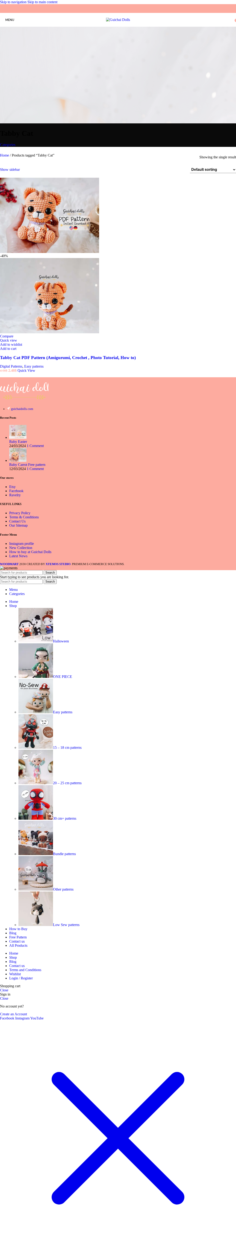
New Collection (20, 548)
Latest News (18, 556)
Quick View (26, 370)
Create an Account (13, 1014)
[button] (8, 349)
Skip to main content (42, 2)
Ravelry (15, 495)
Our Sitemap (18, 525)
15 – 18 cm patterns (67, 747)
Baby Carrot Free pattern (27, 465)
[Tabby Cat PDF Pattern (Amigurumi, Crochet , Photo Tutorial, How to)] (49, 252)
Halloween (61, 641)
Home (5, 155)
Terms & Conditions (24, 517)
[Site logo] (118, 20)
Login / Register (21, 978)
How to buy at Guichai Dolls (30, 552)
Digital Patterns (11, 366)
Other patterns (63, 889)
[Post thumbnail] (18, 437)
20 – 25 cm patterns (67, 783)
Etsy (12, 487)
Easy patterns (34, 366)
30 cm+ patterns (64, 818)
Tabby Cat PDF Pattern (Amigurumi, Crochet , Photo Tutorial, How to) (68, 357)
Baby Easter (18, 442)
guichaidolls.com (22, 409)
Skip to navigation (13, 2)
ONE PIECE (62, 677)
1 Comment (35, 446)
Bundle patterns (64, 854)
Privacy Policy (19, 513)
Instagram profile (21, 544)
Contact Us (17, 521)
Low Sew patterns (66, 925)
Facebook (16, 491)
